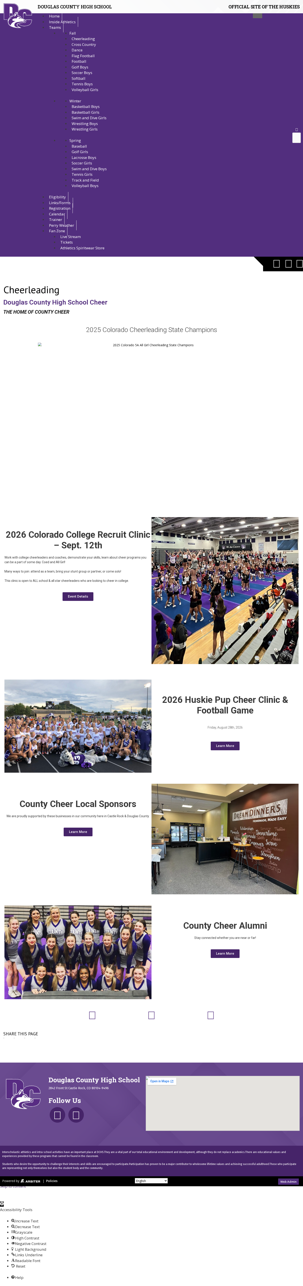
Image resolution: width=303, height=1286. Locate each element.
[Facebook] (276, 263)
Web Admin (288, 1182)
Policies (51, 1181)
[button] (296, 130)
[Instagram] (288, 263)
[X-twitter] (57, 1115)
